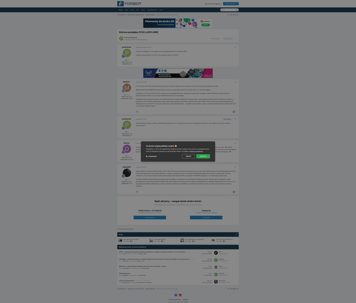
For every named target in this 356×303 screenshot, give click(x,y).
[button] (151, 156)
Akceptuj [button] (203, 156)
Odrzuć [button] (188, 156)
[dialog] (178, 151)
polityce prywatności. (196, 151)
